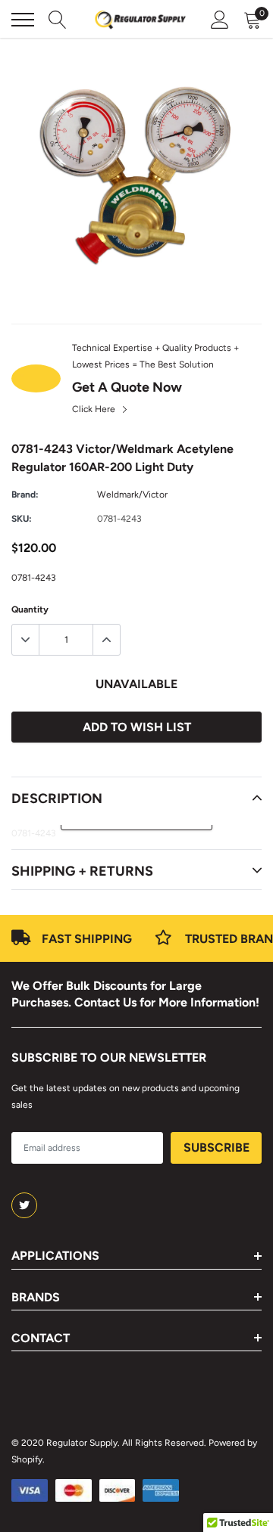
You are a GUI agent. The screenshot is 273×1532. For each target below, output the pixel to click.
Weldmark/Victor (132, 494)
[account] (220, 19)
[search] (58, 20)
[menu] (22, 19)
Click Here (95, 409)
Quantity (30, 609)
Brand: (25, 494)
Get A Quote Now (127, 387)
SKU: (21, 518)
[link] (24, 1205)
